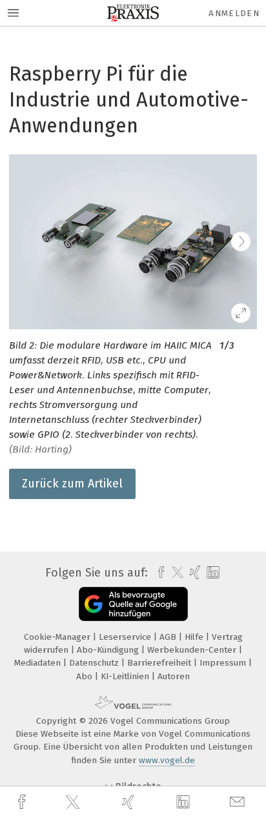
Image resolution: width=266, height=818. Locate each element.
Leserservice (126, 636)
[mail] (239, 802)
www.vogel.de (167, 760)
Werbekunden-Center (193, 649)
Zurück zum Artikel (72, 483)
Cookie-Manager (58, 636)
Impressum (224, 662)
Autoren (174, 676)
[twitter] (74, 802)
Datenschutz (95, 662)
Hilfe (195, 636)
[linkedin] (184, 802)
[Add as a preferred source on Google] (133, 604)
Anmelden (234, 13)
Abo (85, 676)
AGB (169, 636)
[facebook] (23, 802)
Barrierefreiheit (160, 662)
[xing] (130, 802)
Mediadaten (38, 662)
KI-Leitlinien (126, 676)
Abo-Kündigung (109, 649)
